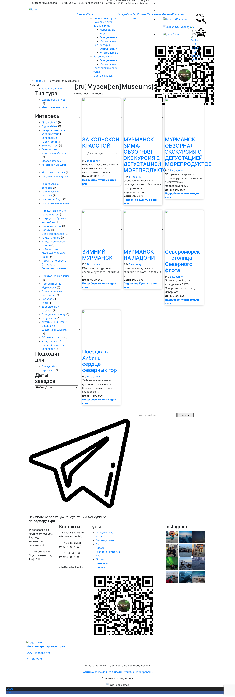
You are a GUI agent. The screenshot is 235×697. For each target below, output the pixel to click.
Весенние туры (102, 56)
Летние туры (101, 45)
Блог (130, 14)
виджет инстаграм (193, 582)
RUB (9, 692)
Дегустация (49, 318)
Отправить (185, 415)
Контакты (178, 14)
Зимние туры (101, 25)
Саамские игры (51, 226)
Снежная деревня (53, 233)
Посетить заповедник (55, 203)
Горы (45, 302)
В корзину (93, 160)
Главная (82, 14)
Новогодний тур (52, 199)
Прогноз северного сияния (102, 563)
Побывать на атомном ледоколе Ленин (54, 252)
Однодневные (108, 37)
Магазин (167, 14)
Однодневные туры (54, 99)
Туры (90, 14)
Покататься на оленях (56, 276)
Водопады (48, 299)
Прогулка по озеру (53, 314)
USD (9, 688)
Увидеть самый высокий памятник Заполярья (53, 345)
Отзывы (142, 14)
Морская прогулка (53, 172)
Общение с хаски (52, 337)
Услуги (122, 14)
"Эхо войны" (49, 122)
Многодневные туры (54, 107)
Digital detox (49, 126)
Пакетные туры (103, 21)
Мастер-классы (103, 75)
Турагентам (154, 14)
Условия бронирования (139, 672)
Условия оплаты (52, 88)
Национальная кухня (55, 176)
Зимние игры (50, 145)
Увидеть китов (51, 237)
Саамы (46, 229)
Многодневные (109, 41)
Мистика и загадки (54, 164)
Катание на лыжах (53, 322)
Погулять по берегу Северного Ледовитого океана (54, 264)
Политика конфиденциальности (101, 672)
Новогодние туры (104, 18)
